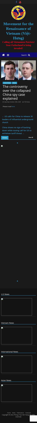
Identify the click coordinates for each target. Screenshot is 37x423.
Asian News (7, 83)
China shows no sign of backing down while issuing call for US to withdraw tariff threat (16, 130)
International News (9, 351)
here (13, 106)
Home (9, 413)
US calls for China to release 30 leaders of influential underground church (17, 119)
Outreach (28, 413)
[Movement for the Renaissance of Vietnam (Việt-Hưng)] (3, 55)
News (14, 83)
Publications (20, 413)
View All (30, 137)
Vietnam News (7, 323)
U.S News (5, 294)
